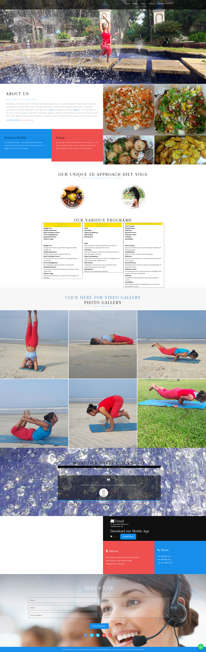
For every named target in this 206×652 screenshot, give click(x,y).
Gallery (151, 4)
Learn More (13, 120)
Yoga (75, 110)
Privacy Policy (121, 649)
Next (165, 488)
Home (127, 4)
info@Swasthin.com (117, 526)
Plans (143, 4)
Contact (161, 4)
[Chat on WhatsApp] (201, 647)
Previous (53, 488)
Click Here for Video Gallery (103, 297)
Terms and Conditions (136, 649)
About (135, 4)
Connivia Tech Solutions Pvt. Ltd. (103, 649)
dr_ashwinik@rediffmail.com (120, 524)
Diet (52, 110)
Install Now (128, 536)
